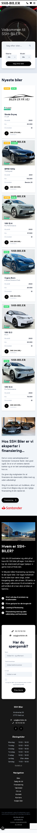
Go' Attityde (18, 824)
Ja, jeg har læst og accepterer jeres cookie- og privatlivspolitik (18, 683)
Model (22, 54)
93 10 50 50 (20, 631)
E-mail (7, 670)
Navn (6, 652)
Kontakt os (18, 765)
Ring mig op (18, 690)
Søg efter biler (18, 64)
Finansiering (9, 500)
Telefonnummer (10, 661)
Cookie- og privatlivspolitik (18, 822)
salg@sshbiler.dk (20, 636)
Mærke (8, 54)
